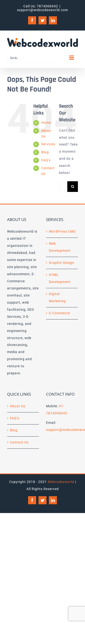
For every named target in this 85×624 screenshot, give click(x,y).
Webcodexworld (61, 482)
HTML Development (60, 278)
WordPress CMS (62, 231)
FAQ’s (46, 160)
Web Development (60, 247)
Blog (45, 152)
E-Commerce (59, 313)
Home (46, 122)
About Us (17, 406)
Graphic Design (61, 263)
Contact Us (19, 442)
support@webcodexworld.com (42, 10)
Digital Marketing (57, 297)
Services (48, 144)
